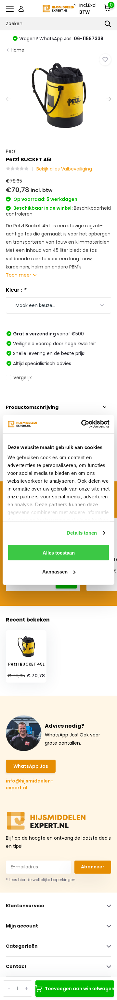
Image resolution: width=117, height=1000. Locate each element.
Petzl (11, 151)
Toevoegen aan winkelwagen (79, 988)
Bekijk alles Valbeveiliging (64, 169)
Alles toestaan (59, 552)
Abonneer (92, 866)
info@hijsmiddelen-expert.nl (29, 784)
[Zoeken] (108, 24)
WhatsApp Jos (30, 766)
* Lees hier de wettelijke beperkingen (40, 879)
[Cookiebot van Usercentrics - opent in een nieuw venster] (83, 424)
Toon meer (19, 275)
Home (17, 50)
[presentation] (8, 99)
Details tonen (82, 533)
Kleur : (16, 290)
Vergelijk (22, 377)
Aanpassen (55, 571)
